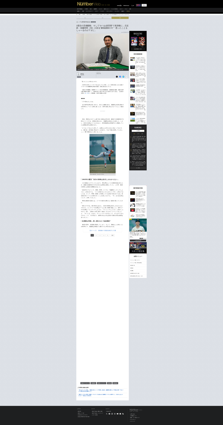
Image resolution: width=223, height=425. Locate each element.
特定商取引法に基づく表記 (134, 273)
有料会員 (144, 5)
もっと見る (138, 167)
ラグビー (96, 11)
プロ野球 (83, 14)
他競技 (122, 11)
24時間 (138, 133)
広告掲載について (133, 415)
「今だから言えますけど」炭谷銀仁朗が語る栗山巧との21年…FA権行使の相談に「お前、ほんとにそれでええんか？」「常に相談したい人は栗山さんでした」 (139, 157)
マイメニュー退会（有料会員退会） (136, 262)
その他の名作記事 (138, 240)
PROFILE (79, 76)
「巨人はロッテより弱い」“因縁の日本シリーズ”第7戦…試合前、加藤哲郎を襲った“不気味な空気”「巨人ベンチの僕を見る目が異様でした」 (100, 391)
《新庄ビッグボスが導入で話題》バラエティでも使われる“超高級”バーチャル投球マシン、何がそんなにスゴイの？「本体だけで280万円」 (100, 395)
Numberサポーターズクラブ (82, 414)
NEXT (113, 235)
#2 (102, 17)
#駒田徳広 (115, 383)
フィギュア (102, 11)
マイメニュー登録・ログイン (135, 260)
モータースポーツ (89, 11)
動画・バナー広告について (134, 417)
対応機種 (131, 270)
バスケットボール (109, 11)
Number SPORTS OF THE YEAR (83, 416)
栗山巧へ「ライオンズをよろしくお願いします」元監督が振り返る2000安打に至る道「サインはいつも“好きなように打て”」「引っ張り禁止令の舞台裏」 (139, 163)
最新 (134, 133)
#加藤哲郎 (93, 383)
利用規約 (131, 268)
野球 (79, 14)
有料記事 (128, 11)
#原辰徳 (109, 383)
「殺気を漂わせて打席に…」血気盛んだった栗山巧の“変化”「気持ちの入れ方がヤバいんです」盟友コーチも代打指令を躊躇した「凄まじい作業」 (139, 151)
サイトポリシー (133, 419)
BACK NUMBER (93, 21)
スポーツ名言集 (95, 414)
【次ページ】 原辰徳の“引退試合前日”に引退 (102, 230)
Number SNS (108, 411)
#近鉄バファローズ (85, 383)
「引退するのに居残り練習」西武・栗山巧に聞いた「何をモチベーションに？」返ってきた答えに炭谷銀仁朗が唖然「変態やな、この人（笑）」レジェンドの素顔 (139, 139)
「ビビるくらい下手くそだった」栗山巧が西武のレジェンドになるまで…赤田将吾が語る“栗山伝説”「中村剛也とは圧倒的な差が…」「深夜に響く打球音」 (139, 145)
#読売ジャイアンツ (102, 383)
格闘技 (78, 11)
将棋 (83, 11)
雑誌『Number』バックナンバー (97, 413)
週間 (142, 133)
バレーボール (117, 11)
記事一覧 (79, 411)
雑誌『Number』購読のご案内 (97, 411)
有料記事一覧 (132, 265)
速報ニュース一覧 (81, 413)
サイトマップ (132, 421)
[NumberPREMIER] (138, 5)
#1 (85, 17)
